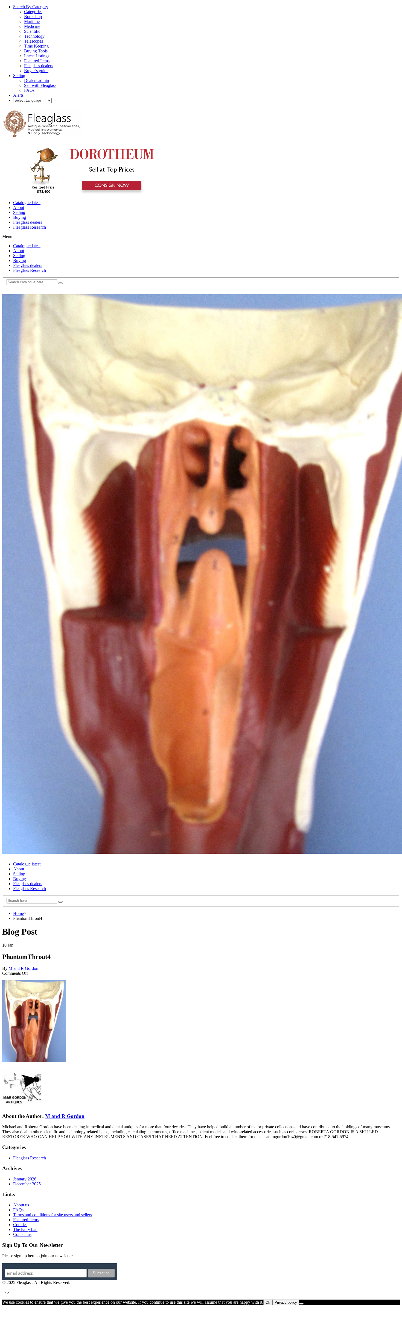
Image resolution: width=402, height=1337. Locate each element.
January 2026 (24, 1179)
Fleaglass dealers (27, 222)
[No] (301, 1303)
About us (21, 1205)
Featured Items (26, 1219)
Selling (19, 212)
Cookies (20, 1224)
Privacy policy (286, 1302)
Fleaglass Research (29, 227)
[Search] (60, 283)
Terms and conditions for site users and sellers (52, 1214)
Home (18, 913)
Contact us (22, 1234)
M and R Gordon (23, 968)
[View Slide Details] (89, 193)
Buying (19, 217)
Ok (268, 1302)
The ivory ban (25, 1229)
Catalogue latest (26, 202)
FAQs (18, 1210)
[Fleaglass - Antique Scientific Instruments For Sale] (41, 134)
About (18, 207)
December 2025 (27, 1184)
